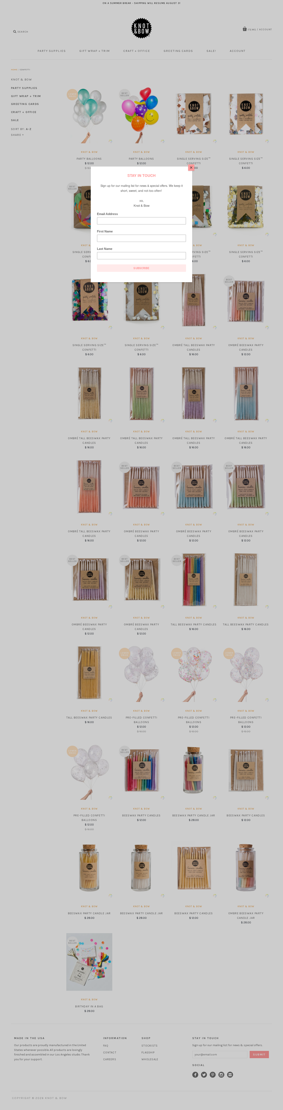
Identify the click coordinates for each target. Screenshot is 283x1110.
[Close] (191, 167)
